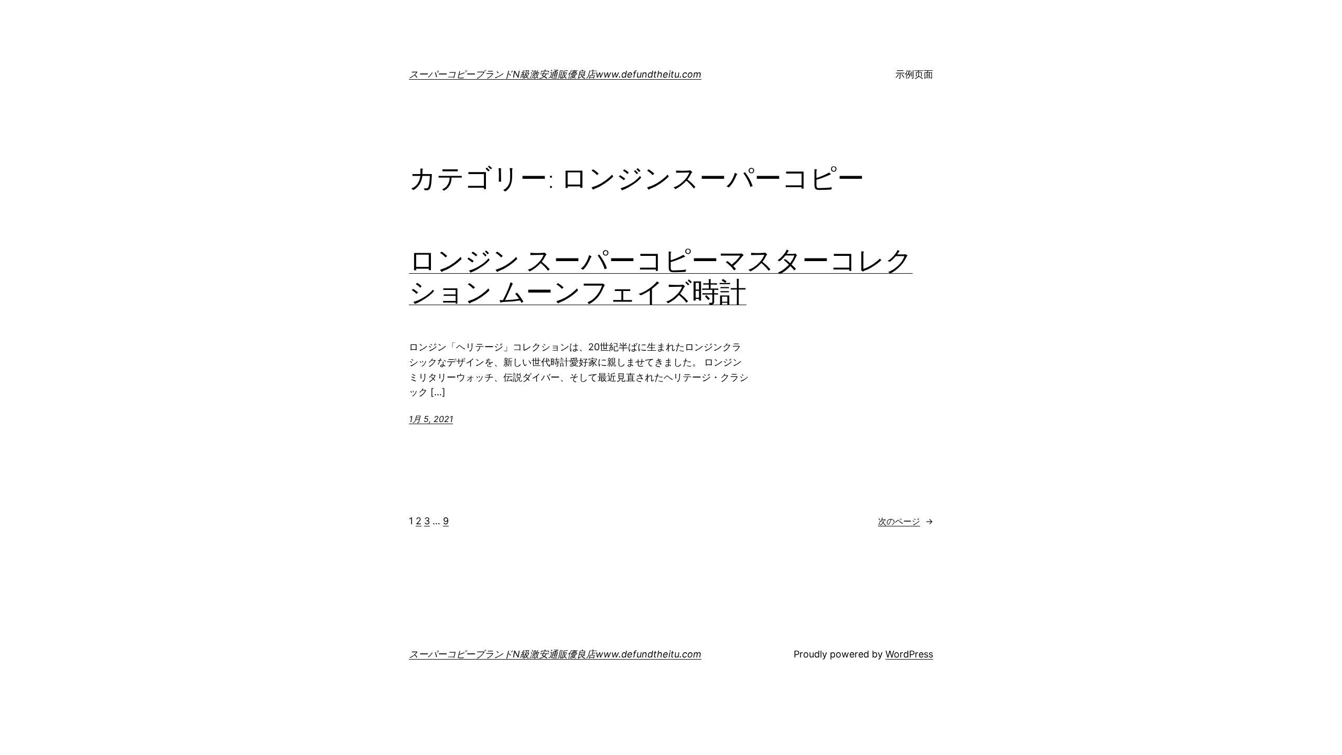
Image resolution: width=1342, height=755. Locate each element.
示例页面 (914, 74)
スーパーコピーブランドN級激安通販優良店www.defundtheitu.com (555, 74)
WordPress (909, 654)
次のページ (905, 521)
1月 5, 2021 (431, 419)
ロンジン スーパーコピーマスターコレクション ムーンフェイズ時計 (661, 276)
